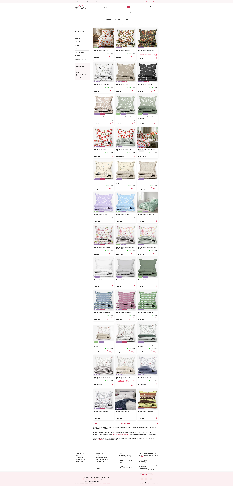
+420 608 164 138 (123, 459)
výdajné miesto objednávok (145, 456)
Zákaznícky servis (77, 1)
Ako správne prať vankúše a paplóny (81, 71)
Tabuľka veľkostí (79, 77)
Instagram (122, 469)
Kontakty (97, 1)
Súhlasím (144, 474)
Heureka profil (100, 464)
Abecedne (128, 24)
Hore (96, 423)
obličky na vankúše (117, 434)
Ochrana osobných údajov (81, 463)
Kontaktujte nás (101, 439)
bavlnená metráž (125, 434)
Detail (110, 56)
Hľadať (128, 7)
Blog (90, 1)
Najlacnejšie (104, 24)
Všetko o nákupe (79, 455)
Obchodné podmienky (80, 459)
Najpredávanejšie (119, 24)
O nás (94, 1)
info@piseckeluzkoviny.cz (125, 462)
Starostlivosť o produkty (102, 457)
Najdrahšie (111, 24)
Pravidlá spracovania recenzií (82, 464)
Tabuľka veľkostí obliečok (102, 459)
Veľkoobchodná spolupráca (81, 466)
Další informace (95, 481)
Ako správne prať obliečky (81, 68)
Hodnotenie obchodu (101, 466)
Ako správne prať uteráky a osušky (81, 75)
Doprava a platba (85, 1)
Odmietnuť (144, 479)
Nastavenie (144, 482)
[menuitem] (77, 12)
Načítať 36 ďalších (125, 423)
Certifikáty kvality (100, 461)
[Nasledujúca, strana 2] (155, 423)
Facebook (122, 466)
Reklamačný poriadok (80, 461)
